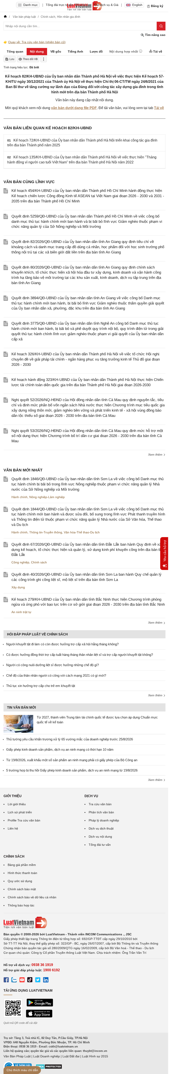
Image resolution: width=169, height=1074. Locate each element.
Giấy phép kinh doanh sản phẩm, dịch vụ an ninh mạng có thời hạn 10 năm (60, 749)
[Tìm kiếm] (161, 26)
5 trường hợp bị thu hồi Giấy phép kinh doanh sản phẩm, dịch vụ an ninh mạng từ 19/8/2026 (72, 770)
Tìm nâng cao (154, 35)
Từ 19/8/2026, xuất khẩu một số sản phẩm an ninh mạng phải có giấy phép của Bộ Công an (71, 760)
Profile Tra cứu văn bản (24, 820)
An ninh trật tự (21, 612)
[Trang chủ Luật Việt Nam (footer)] (84, 923)
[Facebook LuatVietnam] (6, 980)
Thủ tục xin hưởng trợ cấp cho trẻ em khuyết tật (40, 686)
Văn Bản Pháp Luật (17, 1056)
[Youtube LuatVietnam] (22, 980)
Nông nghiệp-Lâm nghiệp (47, 497)
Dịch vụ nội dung (100, 836)
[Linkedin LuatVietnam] (45, 980)
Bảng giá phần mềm (22, 865)
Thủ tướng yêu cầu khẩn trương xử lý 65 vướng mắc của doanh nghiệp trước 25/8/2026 (69, 739)
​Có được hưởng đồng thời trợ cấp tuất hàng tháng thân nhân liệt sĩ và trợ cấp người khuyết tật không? (79, 654)
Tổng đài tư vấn (100, 844)
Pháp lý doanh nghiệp (104, 820)
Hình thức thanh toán (22, 873)
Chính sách (39, 562)
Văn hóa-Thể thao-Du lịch (82, 532)
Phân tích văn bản (101, 812)
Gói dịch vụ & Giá (106, 5)
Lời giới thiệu (17, 804)
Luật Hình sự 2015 (95, 1056)
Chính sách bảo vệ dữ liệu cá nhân (32, 897)
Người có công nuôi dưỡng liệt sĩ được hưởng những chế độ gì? (52, 665)
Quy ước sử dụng (20, 881)
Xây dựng (18, 587)
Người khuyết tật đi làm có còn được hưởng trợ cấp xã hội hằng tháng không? (62, 644)
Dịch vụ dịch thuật (101, 828)
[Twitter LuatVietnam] (37, 980)
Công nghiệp (20, 562)
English (137, 5)
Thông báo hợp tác (21, 905)
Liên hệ (13, 828)
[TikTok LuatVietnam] (30, 980)
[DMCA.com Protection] (49, 1068)
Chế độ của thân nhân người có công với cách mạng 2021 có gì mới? (56, 675)
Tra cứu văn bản (100, 804)
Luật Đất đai (70, 1056)
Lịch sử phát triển (20, 812)
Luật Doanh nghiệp (46, 1056)
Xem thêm (155, 454)
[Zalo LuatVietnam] (14, 980)
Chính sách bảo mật (22, 889)
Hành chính (19, 497)
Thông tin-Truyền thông (45, 532)
